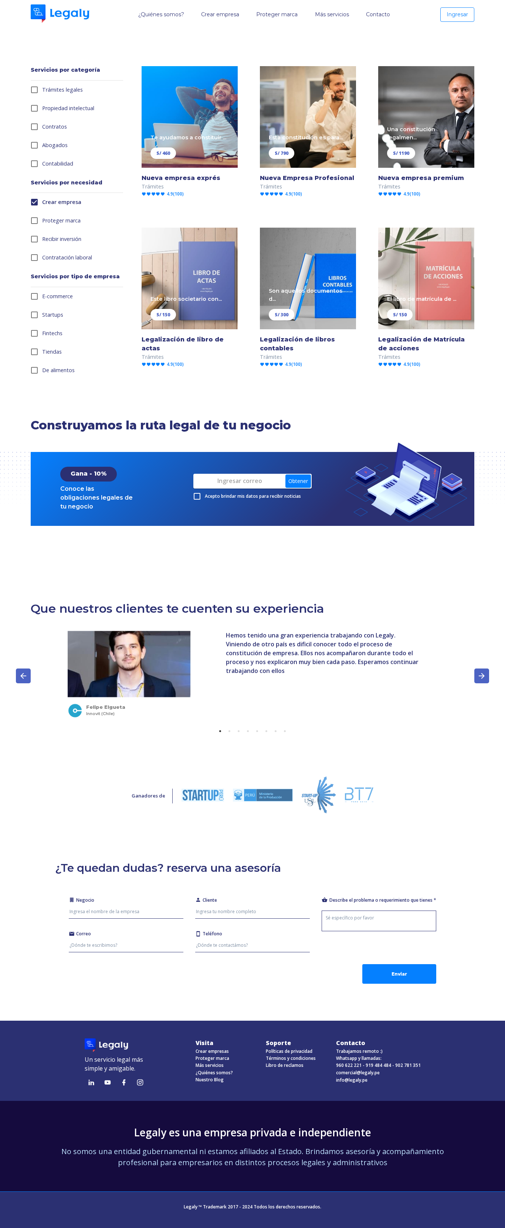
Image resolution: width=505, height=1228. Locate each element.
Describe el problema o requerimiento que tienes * (382, 900)
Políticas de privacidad (289, 1051)
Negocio (85, 900)
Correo (83, 934)
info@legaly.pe (351, 1080)
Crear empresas (212, 1051)
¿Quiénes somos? (214, 1072)
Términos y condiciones (291, 1058)
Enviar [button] (399, 974)
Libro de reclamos (285, 1065)
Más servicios (210, 1065)
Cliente (210, 900)
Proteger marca (212, 1058)
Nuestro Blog (210, 1079)
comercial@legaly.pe (358, 1072)
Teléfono (212, 934)
